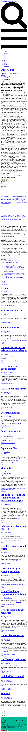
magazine (9, 1)
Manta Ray (7, 468)
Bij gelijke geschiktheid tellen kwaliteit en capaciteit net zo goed (13, 497)
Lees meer (23, 302)
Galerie (5, 63)
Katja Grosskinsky (8, 436)
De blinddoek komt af (12, 676)
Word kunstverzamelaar (6, 258)
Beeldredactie (7, 331)
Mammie (5, 693)
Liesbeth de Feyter (8, 77)
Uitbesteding (7, 69)
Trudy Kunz (7, 452)
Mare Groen (7, 639)
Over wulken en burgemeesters (9, 367)
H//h (2, 709)
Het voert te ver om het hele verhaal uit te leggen (14, 349)
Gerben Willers (7, 532)
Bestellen (3, 730)
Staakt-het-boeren (10, 431)
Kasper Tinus (7, 505)
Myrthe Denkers (8, 698)
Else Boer (6, 552)
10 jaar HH (7, 288)
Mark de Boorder (8, 598)
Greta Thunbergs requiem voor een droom (14, 593)
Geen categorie (4, 284)
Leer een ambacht (10, 412)
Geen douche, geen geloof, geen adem (10, 570)
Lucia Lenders (7, 374)
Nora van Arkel (7, 416)
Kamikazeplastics (10, 327)
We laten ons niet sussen (13, 388)
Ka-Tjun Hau (7, 393)
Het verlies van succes (12, 635)
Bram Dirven (7, 453)
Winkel (5, 64)
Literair (5, 51)
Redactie (6, 314)
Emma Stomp (7, 76)
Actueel (6, 53)
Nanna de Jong (7, 473)
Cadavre (3, 75)
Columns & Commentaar (7, 689)
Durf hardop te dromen (13, 659)
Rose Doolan (7, 663)
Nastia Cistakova (8, 681)
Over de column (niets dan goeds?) (12, 611)
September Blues (9, 448)
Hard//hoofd (4, 1)
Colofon (6, 61)
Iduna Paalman (7, 616)
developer (6, 291)
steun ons (14, 1)
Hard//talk (3, 491)
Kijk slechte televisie (11, 310)
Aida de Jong (7, 332)
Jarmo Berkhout (7, 392)
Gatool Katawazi (8, 504)
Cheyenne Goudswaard (9, 534)
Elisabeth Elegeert (8, 372)
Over (5, 60)
